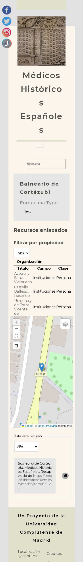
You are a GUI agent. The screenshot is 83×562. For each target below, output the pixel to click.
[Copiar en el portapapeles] (65, 476)
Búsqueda (21, 164)
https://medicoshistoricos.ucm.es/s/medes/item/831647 (35, 482)
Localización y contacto (29, 553)
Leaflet (28, 426)
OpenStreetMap (47, 426)
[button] (41, 367)
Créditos (54, 553)
